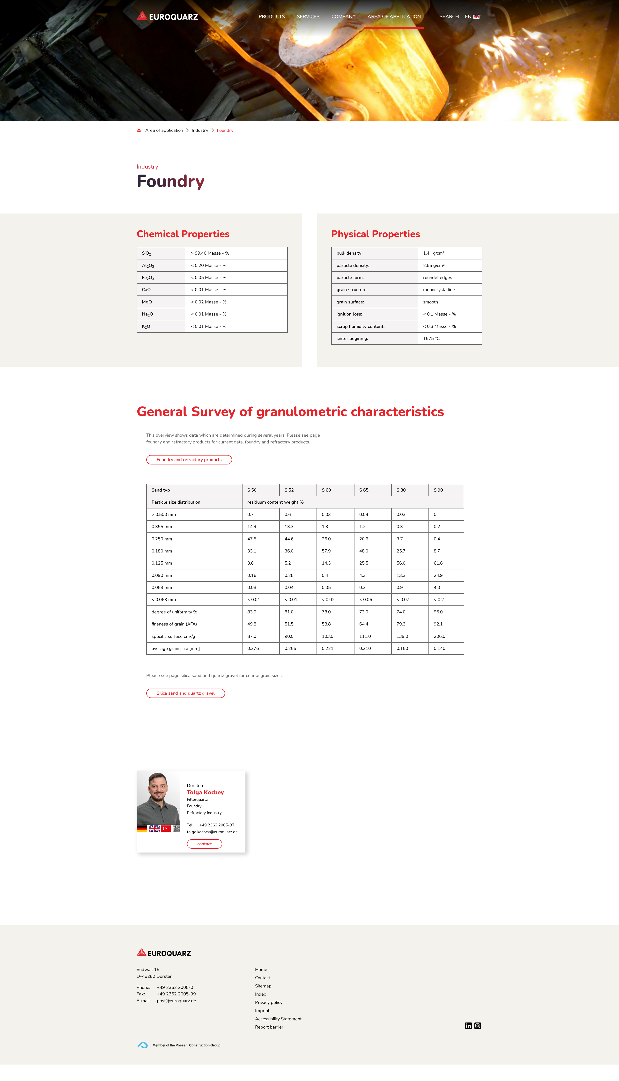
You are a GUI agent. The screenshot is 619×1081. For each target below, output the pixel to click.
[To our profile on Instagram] (477, 1025)
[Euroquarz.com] (139, 130)
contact (204, 844)
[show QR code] (176, 828)
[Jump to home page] (164, 952)
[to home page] (167, 15)
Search (449, 16)
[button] (608, 925)
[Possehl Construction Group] (179, 1045)
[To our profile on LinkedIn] (468, 1025)
